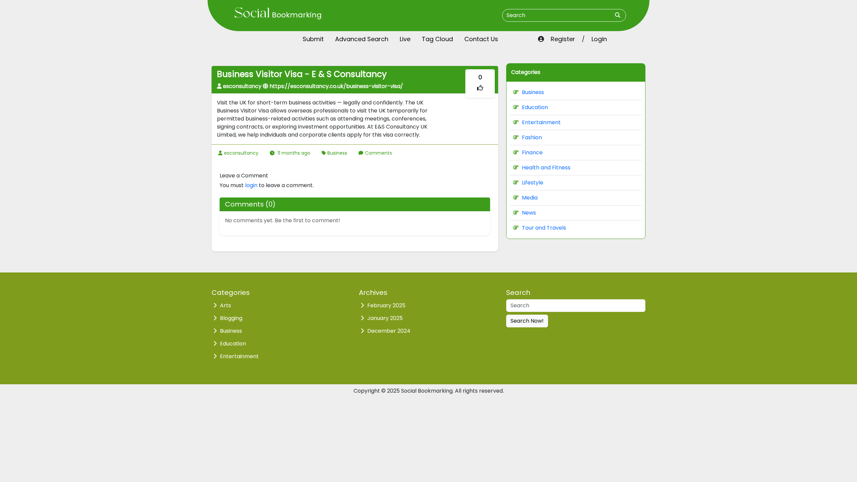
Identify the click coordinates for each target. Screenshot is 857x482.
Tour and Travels (544, 228)
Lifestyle (532, 182)
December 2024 (388, 331)
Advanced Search (361, 39)
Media (530, 198)
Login (599, 39)
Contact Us (481, 39)
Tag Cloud (437, 39)
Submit (313, 39)
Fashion (532, 137)
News (529, 213)
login (251, 185)
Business (337, 153)
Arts (225, 305)
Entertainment (541, 122)
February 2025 (386, 305)
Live (405, 39)
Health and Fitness (546, 167)
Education (535, 107)
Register (563, 39)
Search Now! (527, 321)
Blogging (231, 318)
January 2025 (385, 318)
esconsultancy (241, 153)
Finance (532, 152)
